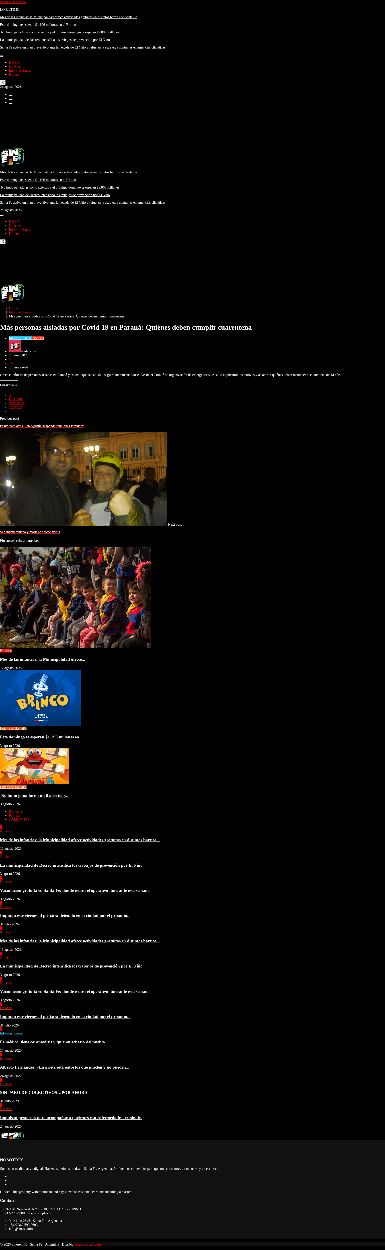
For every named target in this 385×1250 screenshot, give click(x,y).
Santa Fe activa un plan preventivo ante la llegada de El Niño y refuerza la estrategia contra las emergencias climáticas (82, 47)
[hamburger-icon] (2, 56)
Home (13, 308)
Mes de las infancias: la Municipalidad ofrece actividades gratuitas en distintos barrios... (80, 839)
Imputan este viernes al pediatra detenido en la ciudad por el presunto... (65, 915)
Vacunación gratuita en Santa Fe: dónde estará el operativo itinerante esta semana (75, 890)
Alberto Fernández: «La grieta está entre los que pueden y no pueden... (64, 1067)
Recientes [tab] (16, 811)
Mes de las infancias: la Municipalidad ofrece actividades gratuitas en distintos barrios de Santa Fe (68, 17)
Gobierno (6, 856)
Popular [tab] (14, 815)
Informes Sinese (20, 70)
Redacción (28, 351)
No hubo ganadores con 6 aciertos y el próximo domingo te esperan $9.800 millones (59, 32)
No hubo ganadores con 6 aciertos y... (35, 795)
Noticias (14, 66)
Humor (14, 74)
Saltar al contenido (13, 2)
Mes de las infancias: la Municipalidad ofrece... (42, 659)
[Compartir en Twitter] (10, 99)
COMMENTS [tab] (19, 819)
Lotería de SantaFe (13, 728)
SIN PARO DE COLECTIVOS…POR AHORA (44, 1092)
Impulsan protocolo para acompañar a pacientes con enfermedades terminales (71, 1117)
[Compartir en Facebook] (10, 95)
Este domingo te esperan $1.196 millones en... (41, 737)
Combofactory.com (87, 1244)
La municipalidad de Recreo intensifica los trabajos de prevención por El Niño (55, 40)
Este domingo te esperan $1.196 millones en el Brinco (38, 24)
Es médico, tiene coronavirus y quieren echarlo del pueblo (52, 1042)
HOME (14, 62)
